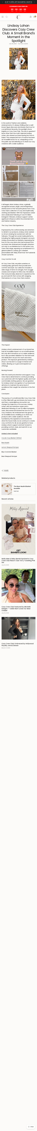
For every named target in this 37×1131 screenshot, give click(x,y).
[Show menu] (3, 16)
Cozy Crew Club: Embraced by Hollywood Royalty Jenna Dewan (18, 644)
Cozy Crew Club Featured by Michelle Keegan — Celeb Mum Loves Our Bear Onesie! (16, 609)
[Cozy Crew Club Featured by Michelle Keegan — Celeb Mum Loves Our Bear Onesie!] (18, 586)
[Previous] (2, 2)
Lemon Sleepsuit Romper (10, 447)
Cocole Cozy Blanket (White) (12, 438)
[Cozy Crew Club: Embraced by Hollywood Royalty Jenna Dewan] (18, 628)
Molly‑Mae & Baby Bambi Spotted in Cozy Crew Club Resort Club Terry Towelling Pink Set (18, 560)
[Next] (34, 2)
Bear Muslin (5, 443)
